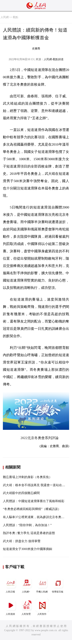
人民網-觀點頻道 (54, 59)
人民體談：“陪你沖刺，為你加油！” (27, 525)
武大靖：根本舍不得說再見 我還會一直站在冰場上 (37, 485)
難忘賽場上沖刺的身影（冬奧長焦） (27, 477)
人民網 (5, 17)
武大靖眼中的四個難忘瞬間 (21, 493)
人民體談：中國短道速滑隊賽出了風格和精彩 (33, 501)
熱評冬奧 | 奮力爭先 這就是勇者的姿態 (29, 533)
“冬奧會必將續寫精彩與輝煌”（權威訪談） (32, 509)
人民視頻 (10, 614)
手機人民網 (42, 591)
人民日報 (10, 591)
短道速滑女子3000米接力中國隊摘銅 (27, 549)
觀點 (15, 17)
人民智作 (41, 614)
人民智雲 (26, 614)
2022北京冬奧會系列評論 (40, 438)
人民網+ (26, 591)
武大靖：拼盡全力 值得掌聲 (22, 541)
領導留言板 (57, 591)
